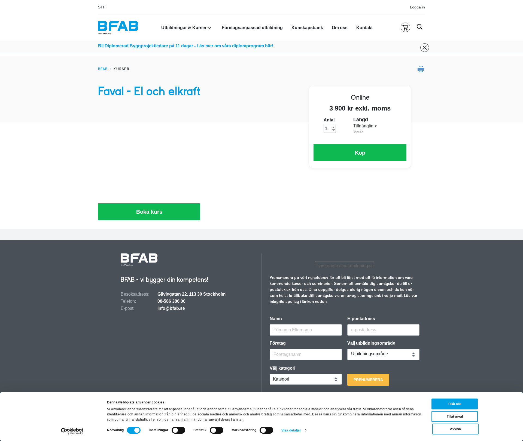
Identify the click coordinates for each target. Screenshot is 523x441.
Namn (276, 319)
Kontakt (364, 27)
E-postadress (361, 319)
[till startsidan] (139, 260)
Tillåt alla (454, 404)
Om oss (340, 27)
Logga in (417, 7)
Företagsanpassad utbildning (252, 27)
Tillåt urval (455, 416)
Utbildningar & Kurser (183, 27)
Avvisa (455, 429)
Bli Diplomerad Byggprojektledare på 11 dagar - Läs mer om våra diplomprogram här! (185, 46)
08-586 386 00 (171, 301)
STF (101, 7)
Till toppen (504, 220)
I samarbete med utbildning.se (344, 265)
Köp (360, 153)
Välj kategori (282, 368)
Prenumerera (368, 380)
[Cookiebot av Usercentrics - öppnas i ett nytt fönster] (72, 431)
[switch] (178, 430)
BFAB (103, 69)
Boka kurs (149, 212)
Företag (278, 343)
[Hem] (118, 28)
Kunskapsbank (307, 27)
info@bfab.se (171, 308)
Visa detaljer (291, 430)
